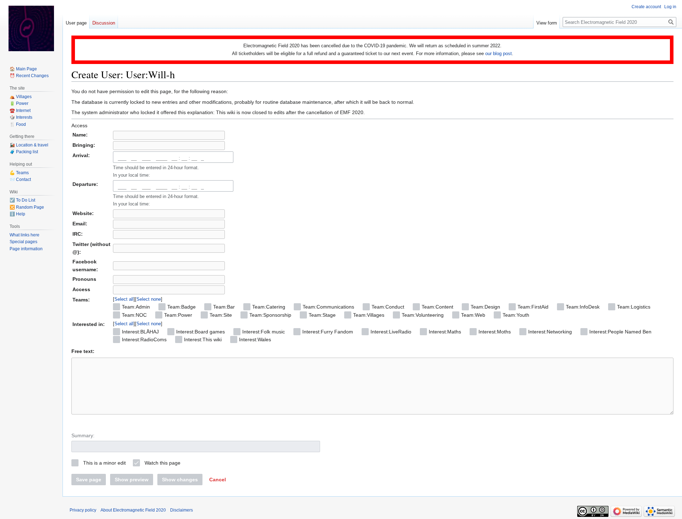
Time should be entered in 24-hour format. (156, 171)
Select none (148, 299)
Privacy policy (83, 510)
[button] (217, 479)
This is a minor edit (104, 463)
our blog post (498, 53)
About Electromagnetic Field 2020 (133, 510)
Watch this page (162, 463)
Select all (124, 299)
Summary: (82, 435)
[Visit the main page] (31, 28)
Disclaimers (181, 510)
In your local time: (131, 175)
